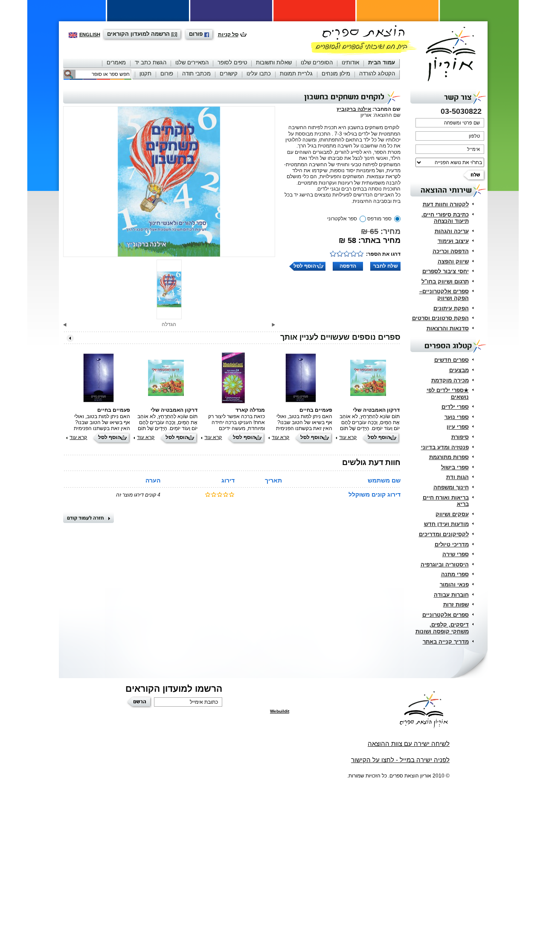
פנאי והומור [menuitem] (454, 584)
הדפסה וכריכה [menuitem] (451, 251)
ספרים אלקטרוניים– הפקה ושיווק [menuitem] (444, 294)
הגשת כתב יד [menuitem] (150, 62)
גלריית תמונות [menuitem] (296, 73)
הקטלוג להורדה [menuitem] (377, 73)
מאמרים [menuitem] (116, 62)
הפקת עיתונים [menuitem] (451, 308)
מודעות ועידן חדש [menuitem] (446, 524)
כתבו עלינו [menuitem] (259, 73)
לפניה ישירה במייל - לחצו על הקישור (400, 759)
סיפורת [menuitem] (460, 437)
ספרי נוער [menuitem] (456, 417)
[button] (273, 325)
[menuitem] (381, 63)
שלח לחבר (385, 266)
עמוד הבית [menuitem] (381, 62)
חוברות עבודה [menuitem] (451, 595)
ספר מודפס (379, 219)
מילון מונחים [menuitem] (336, 73)
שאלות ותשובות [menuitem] (274, 62)
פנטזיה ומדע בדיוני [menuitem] (445, 447)
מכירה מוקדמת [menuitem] (450, 380)
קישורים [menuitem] (229, 73)
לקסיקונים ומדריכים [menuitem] (444, 534)
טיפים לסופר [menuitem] (232, 62)
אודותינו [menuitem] (350, 62)
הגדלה (169, 324)
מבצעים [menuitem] (459, 370)
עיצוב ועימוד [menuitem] (453, 241)
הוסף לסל (304, 266)
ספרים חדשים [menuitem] (451, 360)
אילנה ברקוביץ (354, 109)
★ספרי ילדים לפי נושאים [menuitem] (448, 393)
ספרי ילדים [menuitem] (455, 407)
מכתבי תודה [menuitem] (196, 73)
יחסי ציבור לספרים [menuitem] (445, 271)
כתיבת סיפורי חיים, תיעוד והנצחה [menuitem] (445, 218)
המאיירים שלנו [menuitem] (192, 62)
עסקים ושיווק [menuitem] (452, 514)
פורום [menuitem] (166, 73)
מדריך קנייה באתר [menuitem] (446, 641)
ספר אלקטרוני (342, 219)
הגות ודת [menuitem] (457, 477)
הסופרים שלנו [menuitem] (317, 62)
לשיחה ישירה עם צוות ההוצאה (409, 743)
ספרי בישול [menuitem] (455, 467)
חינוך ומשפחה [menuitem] (451, 487)
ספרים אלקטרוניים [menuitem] (445, 615)
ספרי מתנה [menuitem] (455, 574)
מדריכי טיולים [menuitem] (452, 544)
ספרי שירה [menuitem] (455, 554)
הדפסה (348, 266)
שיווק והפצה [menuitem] (453, 261)
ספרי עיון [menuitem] (458, 427)
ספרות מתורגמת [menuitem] (449, 457)
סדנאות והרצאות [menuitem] (448, 328)
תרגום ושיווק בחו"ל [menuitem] (445, 281)
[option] (169, 182)
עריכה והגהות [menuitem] (452, 231)
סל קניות (228, 35)
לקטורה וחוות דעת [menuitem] (446, 204)
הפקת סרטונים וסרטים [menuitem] (440, 318)
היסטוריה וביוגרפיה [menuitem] (445, 564)
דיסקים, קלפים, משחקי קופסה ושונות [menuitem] (442, 628)
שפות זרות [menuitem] (456, 604)
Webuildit (279, 711)
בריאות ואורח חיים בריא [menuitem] (446, 501)
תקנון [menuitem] (145, 73)
